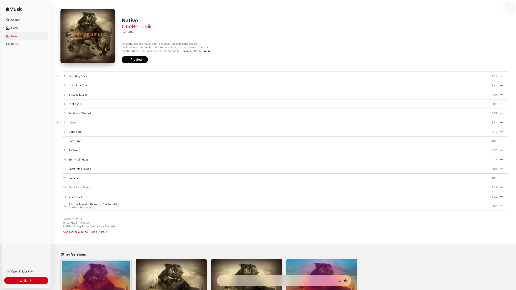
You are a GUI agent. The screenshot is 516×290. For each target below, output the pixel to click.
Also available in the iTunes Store (84, 231)
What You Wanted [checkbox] (80, 113)
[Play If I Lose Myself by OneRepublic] (64, 95)
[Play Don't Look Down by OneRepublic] (64, 187)
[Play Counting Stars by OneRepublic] (64, 76)
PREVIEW (492, 76)
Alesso (90, 207)
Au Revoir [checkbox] (75, 150)
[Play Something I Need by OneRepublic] (64, 169)
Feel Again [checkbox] (75, 104)
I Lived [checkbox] (73, 122)
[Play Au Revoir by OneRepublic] (64, 150)
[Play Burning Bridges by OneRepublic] (64, 160)
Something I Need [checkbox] (80, 168)
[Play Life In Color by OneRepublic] (64, 197)
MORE (207, 51)
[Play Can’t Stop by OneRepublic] (64, 141)
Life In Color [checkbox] (76, 196)
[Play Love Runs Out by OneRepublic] (64, 85)
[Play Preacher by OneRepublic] (64, 178)
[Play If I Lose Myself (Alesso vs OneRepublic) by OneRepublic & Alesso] (64, 206)
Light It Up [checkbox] (75, 131)
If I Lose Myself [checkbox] (78, 94)
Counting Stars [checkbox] (78, 76)
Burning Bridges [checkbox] (78, 159)
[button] (26, 20)
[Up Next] (339, 281)
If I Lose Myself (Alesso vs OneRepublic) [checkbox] (94, 204)
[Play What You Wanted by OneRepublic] (64, 113)
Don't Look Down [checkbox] (79, 187)
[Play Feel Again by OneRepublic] (64, 104)
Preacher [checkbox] (74, 178)
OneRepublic (137, 26)
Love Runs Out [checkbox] (78, 85)
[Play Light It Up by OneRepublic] (64, 132)
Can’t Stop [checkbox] (75, 141)
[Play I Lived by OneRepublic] (64, 122)
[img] (14, 9)
